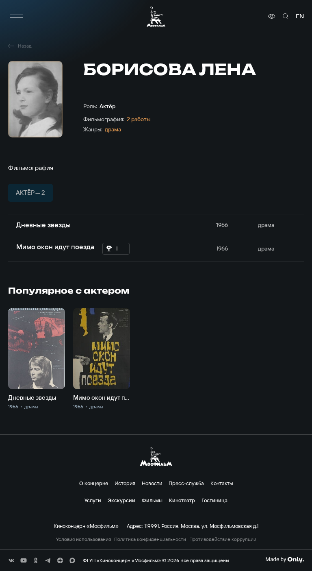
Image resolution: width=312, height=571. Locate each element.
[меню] (16, 16)
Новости (152, 483)
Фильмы (152, 500)
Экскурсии (121, 500)
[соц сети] (11, 560)
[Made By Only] (284, 559)
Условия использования (83, 539)
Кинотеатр (182, 500)
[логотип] (156, 16)
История (125, 483)
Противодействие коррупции (222, 539)
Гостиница (215, 500)
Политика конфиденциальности (150, 539)
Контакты (221, 483)
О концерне (93, 483)
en (300, 16)
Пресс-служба (186, 483)
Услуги (92, 500)
